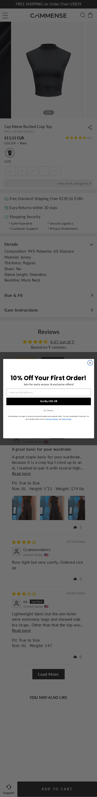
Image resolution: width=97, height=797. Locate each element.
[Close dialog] (90, 362)
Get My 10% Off (48, 401)
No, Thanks (49, 410)
